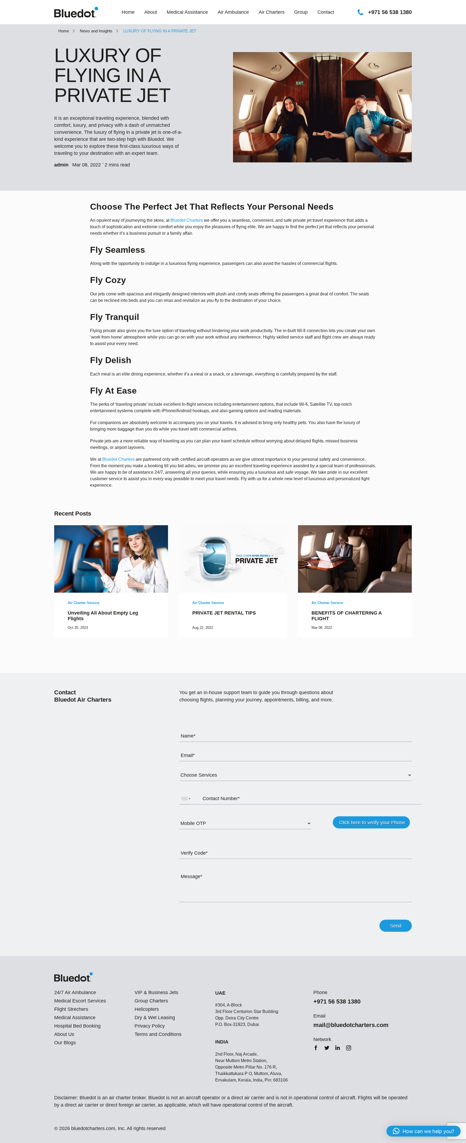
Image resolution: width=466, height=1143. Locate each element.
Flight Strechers (71, 1009)
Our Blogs (65, 1042)
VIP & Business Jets (156, 992)
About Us (64, 1034)
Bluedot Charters (186, 220)
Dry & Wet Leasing (155, 1017)
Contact (325, 12)
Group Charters (151, 1001)
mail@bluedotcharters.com (351, 1025)
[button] (423, 1131)
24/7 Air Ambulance (75, 992)
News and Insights (96, 31)
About (150, 12)
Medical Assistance (187, 12)
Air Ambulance (233, 12)
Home (128, 12)
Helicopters (147, 1009)
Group (301, 12)
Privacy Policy (150, 1026)
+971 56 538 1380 (390, 12)
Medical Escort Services (80, 1001)
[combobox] (186, 798)
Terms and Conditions (158, 1034)
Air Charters (272, 12)
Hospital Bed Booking (77, 1026)
